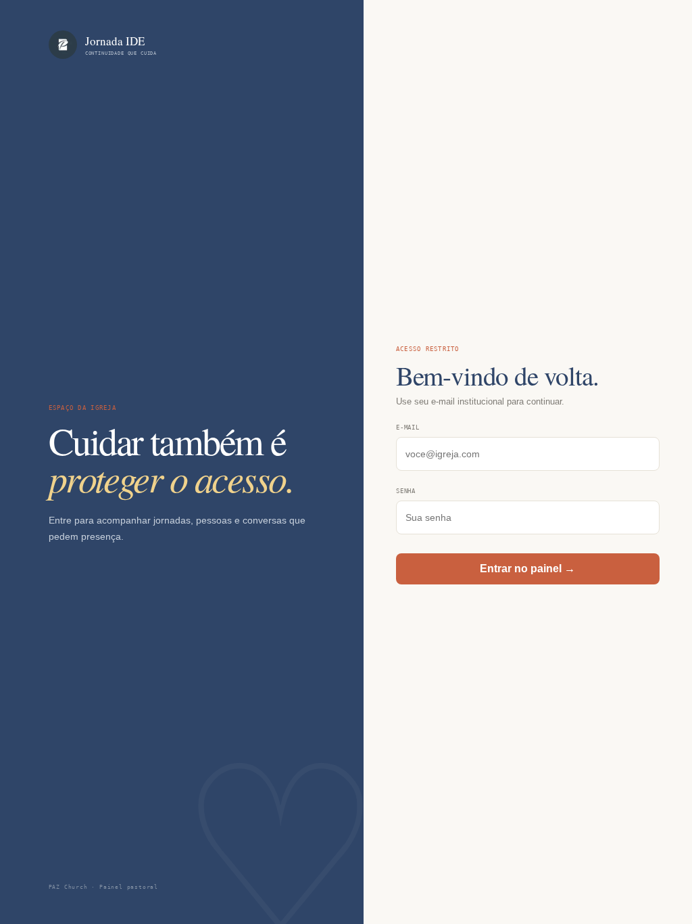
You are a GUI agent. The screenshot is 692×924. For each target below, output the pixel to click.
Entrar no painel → (527, 568)
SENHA (406, 491)
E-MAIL (408, 427)
